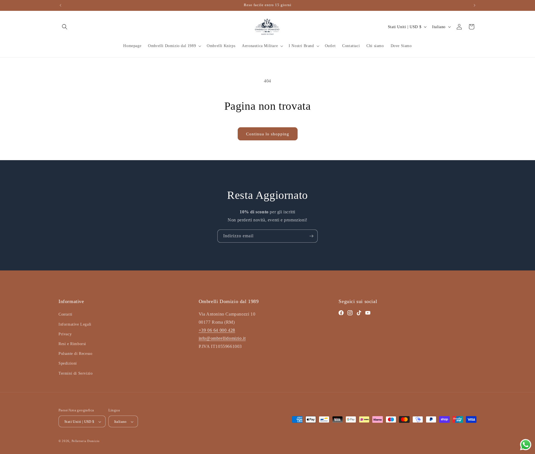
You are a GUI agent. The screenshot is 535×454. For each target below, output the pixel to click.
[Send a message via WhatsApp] (525, 444)
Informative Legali (75, 324)
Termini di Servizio (76, 373)
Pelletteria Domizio (86, 441)
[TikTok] (358, 313)
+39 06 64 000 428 (217, 330)
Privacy (65, 334)
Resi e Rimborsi (72, 344)
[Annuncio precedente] (60, 5)
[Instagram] (349, 313)
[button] (65, 27)
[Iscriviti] (311, 236)
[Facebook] (341, 313)
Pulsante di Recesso (75, 354)
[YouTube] (367, 313)
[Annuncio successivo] (474, 5)
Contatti (65, 315)
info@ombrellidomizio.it (222, 338)
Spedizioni (68, 364)
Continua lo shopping (267, 134)
